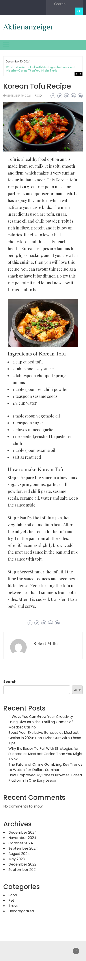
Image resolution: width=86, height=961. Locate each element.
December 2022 (22, 864)
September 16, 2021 (18, 95)
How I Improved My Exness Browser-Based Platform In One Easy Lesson (45, 778)
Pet (11, 900)
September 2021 (22, 869)
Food (38, 95)
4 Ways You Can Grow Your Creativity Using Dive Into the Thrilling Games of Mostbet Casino (40, 722)
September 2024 (23, 848)
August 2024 (19, 853)
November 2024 (22, 837)
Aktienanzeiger (28, 26)
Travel (13, 905)
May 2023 (16, 859)
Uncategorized (21, 911)
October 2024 (20, 843)
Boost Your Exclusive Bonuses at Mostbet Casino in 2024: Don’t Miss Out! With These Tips (44, 738)
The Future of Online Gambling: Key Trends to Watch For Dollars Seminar (45, 767)
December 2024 (22, 832)
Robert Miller (46, 643)
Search (10, 681)
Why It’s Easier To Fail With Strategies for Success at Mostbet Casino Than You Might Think (41, 69)
